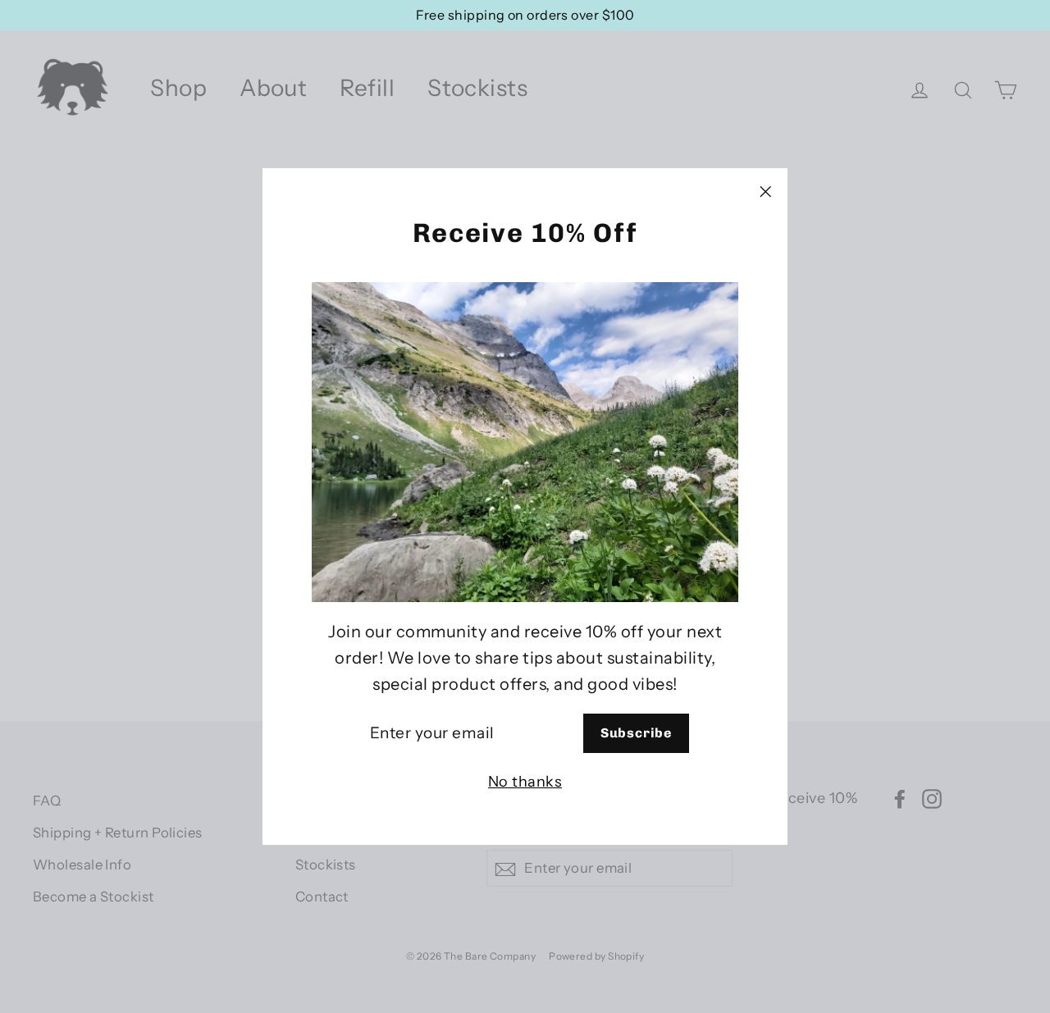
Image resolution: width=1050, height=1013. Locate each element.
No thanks (525, 782)
